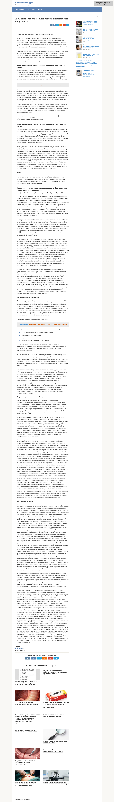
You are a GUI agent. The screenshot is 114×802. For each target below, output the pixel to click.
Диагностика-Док (24, 2)
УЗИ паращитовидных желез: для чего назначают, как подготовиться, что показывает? (89, 73)
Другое (40, 9)
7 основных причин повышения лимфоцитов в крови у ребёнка (91, 46)
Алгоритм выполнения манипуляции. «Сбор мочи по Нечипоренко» (91, 54)
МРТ (33, 9)
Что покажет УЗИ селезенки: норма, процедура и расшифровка (91, 38)
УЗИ (28, 9)
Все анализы (20, 9)
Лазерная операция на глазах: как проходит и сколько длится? (90, 23)
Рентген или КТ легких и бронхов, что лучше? (90, 30)
